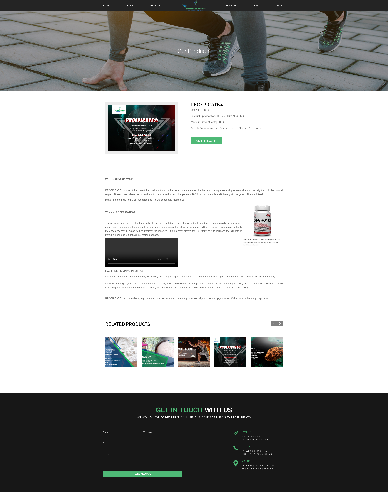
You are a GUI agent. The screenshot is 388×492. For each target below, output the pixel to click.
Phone (106, 454)
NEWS (255, 5)
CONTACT (279, 5)
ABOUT (129, 5)
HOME (106, 5)
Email (106, 443)
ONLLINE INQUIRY (206, 141)
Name (106, 432)
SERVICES (231, 5)
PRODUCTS (155, 5)
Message (147, 432)
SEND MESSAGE (143, 473)
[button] (280, 323)
